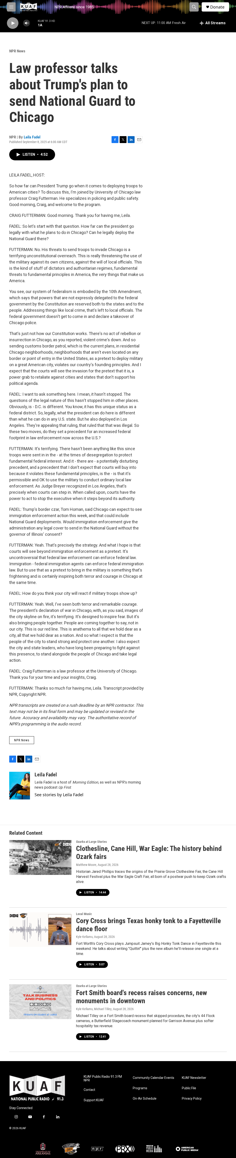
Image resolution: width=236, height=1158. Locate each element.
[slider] (34, 23)
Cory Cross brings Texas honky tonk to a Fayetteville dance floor (148, 925)
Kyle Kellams (84, 937)
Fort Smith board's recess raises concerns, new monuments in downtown (141, 997)
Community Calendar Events (153, 1078)
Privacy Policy (192, 1098)
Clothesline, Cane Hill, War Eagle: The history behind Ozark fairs (149, 852)
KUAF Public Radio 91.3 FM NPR (103, 1078)
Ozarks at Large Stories (91, 842)
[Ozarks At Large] (71, 1149)
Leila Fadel (32, 137)
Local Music (84, 914)
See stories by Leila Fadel (59, 794)
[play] (12, 23)
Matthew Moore (86, 865)
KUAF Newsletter (194, 1078)
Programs (140, 1088)
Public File (189, 1088)
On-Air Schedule (144, 1098)
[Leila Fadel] (19, 785)
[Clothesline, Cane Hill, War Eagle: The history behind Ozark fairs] (40, 857)
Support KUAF (94, 1100)
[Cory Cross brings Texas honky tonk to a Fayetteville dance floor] (40, 929)
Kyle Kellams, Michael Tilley (94, 1009)
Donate (217, 7)
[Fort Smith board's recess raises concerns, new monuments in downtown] (40, 1001)
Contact (89, 1090)
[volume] (26, 23)
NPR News (17, 51)
